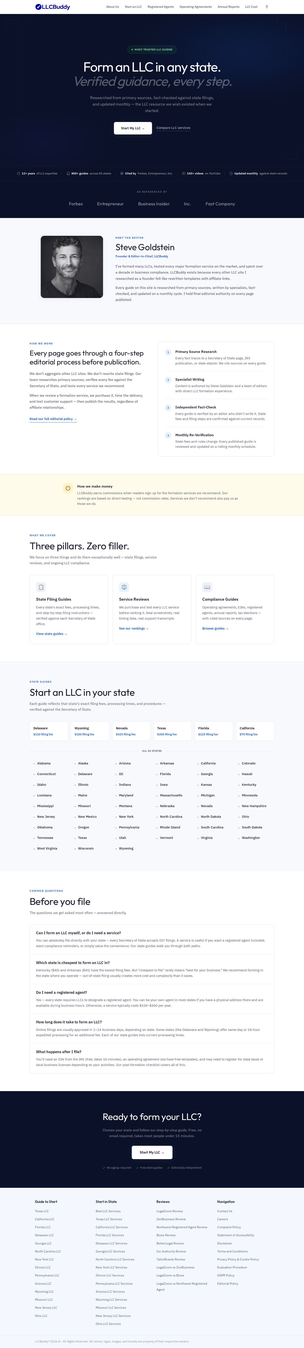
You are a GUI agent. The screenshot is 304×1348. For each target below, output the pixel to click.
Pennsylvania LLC (47, 1275)
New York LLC (44, 1259)
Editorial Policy (227, 1284)
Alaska (81, 763)
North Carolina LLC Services (115, 1259)
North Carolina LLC (48, 1251)
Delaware (83, 774)
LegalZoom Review (169, 1211)
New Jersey (44, 816)
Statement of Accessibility (235, 1235)
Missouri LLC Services (111, 1308)
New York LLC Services (111, 1267)
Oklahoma (43, 827)
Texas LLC (42, 1211)
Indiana (123, 784)
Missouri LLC (44, 1300)
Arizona (123, 763)
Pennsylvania (127, 827)
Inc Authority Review (171, 1251)
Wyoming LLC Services (111, 1300)
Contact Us (224, 1211)
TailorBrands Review (170, 1259)
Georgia (205, 774)
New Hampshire (251, 806)
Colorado (246, 763)
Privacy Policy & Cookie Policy (238, 1259)
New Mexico (85, 816)
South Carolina (210, 827)
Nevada (205, 806)
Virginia (205, 838)
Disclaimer (224, 1243)
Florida (163, 774)
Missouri (82, 806)
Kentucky (246, 784)
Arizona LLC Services (110, 1292)
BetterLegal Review (170, 1243)
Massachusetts (169, 795)
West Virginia (45, 848)
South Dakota (249, 827)
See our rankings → (134, 628)
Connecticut (44, 774)
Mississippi (43, 806)
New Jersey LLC (46, 1308)
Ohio (243, 816)
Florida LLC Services (110, 1235)
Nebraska (165, 806)
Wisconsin (84, 848)
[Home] (53, 6)
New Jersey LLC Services (113, 1316)
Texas (80, 838)
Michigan (206, 795)
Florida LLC (43, 1227)
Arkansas (165, 763)
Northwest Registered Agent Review (181, 1227)
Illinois (81, 784)
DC (119, 774)
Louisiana (42, 795)
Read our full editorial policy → (53, 419)
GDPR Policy (225, 1275)
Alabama (42, 763)
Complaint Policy (229, 1227)
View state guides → (51, 634)
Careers (222, 1219)
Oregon (81, 827)
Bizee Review (166, 1235)
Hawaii (244, 774)
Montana (123, 806)
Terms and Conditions (232, 1251)
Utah (120, 838)
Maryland (124, 795)
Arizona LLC (43, 1284)
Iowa (162, 784)
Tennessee (43, 838)
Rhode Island (168, 827)
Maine (80, 795)
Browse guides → (215, 628)
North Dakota (209, 816)
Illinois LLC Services (110, 1275)
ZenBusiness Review (171, 1219)
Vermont (164, 838)
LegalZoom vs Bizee (170, 1275)
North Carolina (169, 816)
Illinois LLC (43, 1267)
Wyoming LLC (44, 1292)
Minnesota (247, 795)
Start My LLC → (133, 128)
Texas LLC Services (109, 1219)
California (206, 763)
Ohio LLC (41, 1316)
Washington (248, 838)
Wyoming (124, 848)
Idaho (39, 784)
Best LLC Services (108, 1211)
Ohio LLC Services (108, 1324)
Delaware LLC (44, 1235)
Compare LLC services (173, 128)
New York (124, 816)
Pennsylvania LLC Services (114, 1284)
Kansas (204, 784)
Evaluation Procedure (232, 1267)
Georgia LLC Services (110, 1251)
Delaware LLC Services (111, 1243)
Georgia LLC (43, 1243)
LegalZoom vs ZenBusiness (175, 1267)
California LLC (44, 1219)
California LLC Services (112, 1227)
